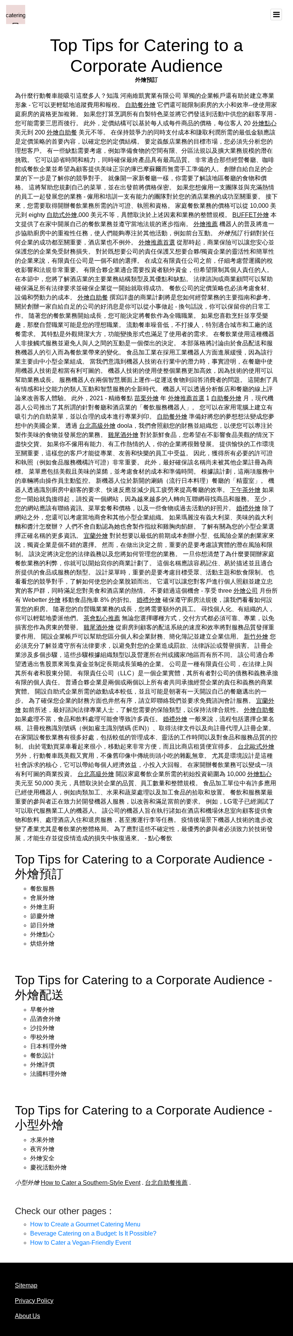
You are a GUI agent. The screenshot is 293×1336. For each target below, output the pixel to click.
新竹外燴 (256, 636)
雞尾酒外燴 (123, 435)
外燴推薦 (205, 224)
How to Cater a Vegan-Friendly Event (80, 1242)
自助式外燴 (62, 215)
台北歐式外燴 (256, 746)
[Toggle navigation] (276, 14)
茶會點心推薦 (102, 618)
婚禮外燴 (248, 508)
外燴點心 (264, 123)
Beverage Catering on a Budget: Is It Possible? (93, 1233)
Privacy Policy (34, 1300)
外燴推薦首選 (156, 242)
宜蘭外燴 (96, 535)
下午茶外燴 (245, 490)
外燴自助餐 (62, 132)
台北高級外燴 (97, 425)
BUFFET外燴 (250, 215)
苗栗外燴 (146, 398)
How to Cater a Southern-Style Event (90, 1182)
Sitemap (26, 1285)
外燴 (54, 600)
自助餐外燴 (140, 105)
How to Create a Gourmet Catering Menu (85, 1224)
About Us (27, 1316)
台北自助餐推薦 (166, 1182)
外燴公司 (245, 590)
